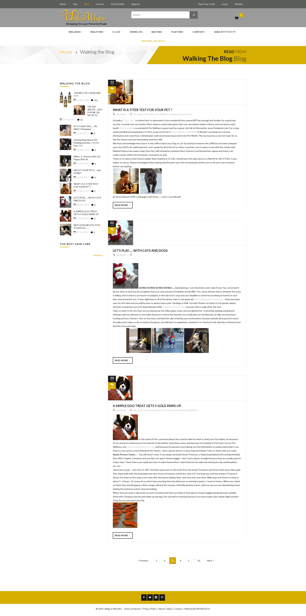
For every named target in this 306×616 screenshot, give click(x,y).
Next (210, 560)
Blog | (170, 608)
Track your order (206, 4)
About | (163, 608)
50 (81, 120)
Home (66, 51)
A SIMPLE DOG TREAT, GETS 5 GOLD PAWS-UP (147, 406)
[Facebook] (144, 597)
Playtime (177, 32)
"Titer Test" (129, 120)
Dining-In (136, 32)
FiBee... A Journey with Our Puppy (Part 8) (87, 158)
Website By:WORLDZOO (197, 608)
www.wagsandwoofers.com (141, 446)
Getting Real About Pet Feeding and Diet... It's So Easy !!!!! (86, 142)
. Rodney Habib (126, 128)
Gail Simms (121, 114)
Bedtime (157, 32)
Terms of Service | (133, 608)
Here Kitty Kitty (224, 32)
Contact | (179, 608)
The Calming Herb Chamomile (209, 299)
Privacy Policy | (150, 608)
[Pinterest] (162, 597)
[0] (237, 18)
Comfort (198, 32)
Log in (225, 4)
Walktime (97, 32)
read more (121, 205)
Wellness (75, 32)
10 (198, 560)
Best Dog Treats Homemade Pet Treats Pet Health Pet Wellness (165, 410)
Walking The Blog (153, 41)
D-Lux (116, 32)
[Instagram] (156, 597)
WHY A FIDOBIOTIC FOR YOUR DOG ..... (87, 226)
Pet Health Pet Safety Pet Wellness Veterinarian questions (162, 114)
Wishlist (239, 4)
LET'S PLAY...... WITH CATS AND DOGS (140, 250)
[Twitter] (150, 597)
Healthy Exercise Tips (174, 307)
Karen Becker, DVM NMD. (184, 132)
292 (96, 100)
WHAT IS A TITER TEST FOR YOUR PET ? (142, 110)
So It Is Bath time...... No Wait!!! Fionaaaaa (85, 127)
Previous (143, 560)
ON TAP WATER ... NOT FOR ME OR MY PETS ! (95, 111)
